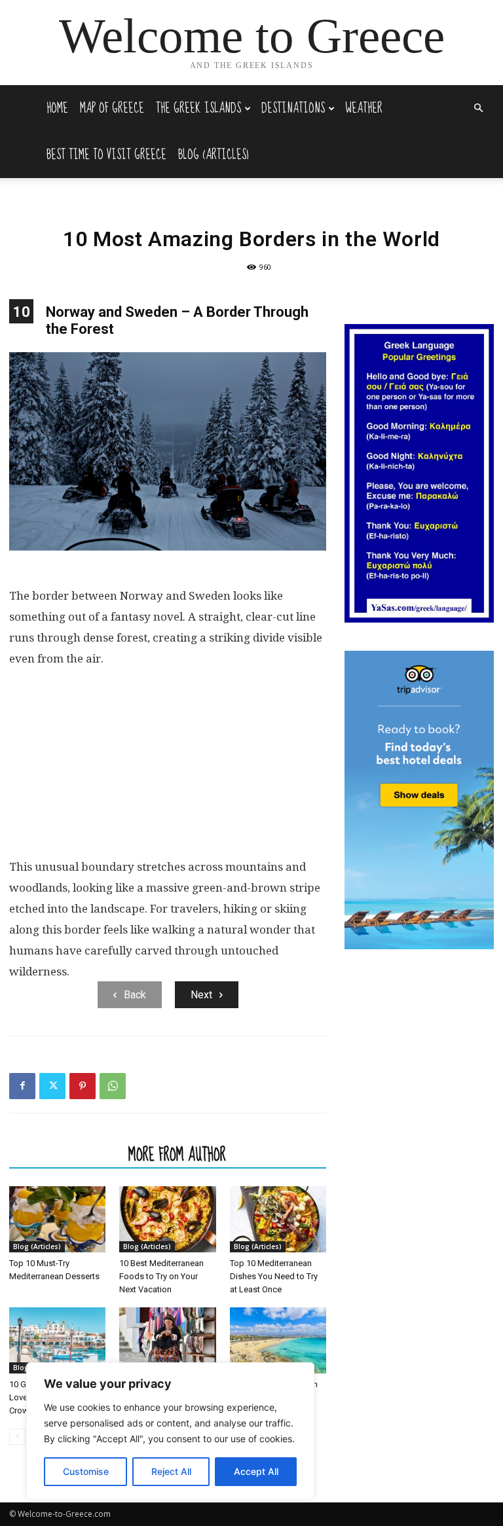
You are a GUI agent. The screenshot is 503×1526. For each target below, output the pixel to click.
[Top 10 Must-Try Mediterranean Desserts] (57, 1219)
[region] (170, 1431)
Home (57, 108)
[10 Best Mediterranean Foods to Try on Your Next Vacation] (167, 1219)
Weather (363, 108)
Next (201, 995)
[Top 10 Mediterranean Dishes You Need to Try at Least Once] (278, 1219)
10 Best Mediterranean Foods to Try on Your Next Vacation (161, 1276)
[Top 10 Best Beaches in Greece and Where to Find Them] (278, 1340)
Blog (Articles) (213, 155)
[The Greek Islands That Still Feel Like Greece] (167, 1340)
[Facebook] (22, 1086)
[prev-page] (17, 1436)
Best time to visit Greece (106, 155)
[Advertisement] (167, 768)
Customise (86, 1471)
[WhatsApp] (113, 1086)
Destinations (293, 108)
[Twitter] (52, 1086)
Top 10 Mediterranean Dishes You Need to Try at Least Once (274, 1276)
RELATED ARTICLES (65, 1154)
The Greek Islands (198, 108)
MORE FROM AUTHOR (177, 1154)
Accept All (256, 1471)
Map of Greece (112, 108)
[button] (478, 108)
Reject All (171, 1471)
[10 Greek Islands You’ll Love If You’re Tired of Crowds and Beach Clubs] (57, 1340)
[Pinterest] (82, 1086)
